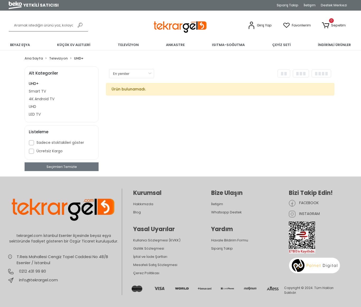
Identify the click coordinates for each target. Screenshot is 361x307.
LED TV (35, 114)
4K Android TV (41, 99)
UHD (32, 106)
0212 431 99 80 (32, 271)
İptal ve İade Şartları (150, 256)
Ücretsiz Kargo (49, 151)
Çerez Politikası (146, 273)
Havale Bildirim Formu (229, 240)
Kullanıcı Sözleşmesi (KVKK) (157, 240)
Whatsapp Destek (226, 212)
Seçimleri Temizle (62, 166)
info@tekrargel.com (38, 280)
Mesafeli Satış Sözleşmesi (155, 264)
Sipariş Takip (287, 5)
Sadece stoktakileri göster (60, 142)
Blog (137, 212)
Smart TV (37, 91)
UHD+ (34, 83)
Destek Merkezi (334, 5)
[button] (259, 25)
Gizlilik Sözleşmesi (148, 248)
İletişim (310, 5)
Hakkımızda (143, 204)
